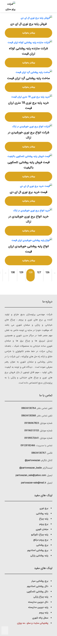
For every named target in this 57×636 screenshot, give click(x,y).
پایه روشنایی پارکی (39, 555)
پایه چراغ (43, 519)
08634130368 (28, 416)
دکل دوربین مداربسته (38, 602)
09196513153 (31, 430)
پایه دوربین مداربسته (38, 607)
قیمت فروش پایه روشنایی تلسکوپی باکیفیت (29, 165)
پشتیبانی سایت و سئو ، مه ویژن (32, 623)
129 (21, 272)
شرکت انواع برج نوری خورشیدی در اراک (28, 135)
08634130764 (28, 408)
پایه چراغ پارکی (40, 597)
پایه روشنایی (42, 513)
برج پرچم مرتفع (40, 540)
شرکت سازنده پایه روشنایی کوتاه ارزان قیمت (28, 51)
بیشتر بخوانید (28, 33)
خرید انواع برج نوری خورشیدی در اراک (28, 219)
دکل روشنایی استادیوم (37, 586)
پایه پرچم (43, 612)
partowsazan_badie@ (30, 468)
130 (13, 272)
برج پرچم (43, 524)
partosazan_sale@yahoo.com (31, 475)
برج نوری (44, 508)
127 (39, 272)
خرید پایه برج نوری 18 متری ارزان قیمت (28, 105)
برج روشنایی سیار (39, 581)
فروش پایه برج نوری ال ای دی (28, 24)
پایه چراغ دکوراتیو (39, 534)
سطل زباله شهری (40, 618)
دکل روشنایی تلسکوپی (37, 591)
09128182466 (28, 445)
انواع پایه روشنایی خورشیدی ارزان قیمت (28, 249)
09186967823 (31, 423)
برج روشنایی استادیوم (37, 550)
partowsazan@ (32, 460)
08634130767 (38, 453)
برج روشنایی (42, 545)
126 (47, 272)
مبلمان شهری (42, 529)
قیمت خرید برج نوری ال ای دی (28, 192)
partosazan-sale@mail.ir (33, 483)
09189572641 (31, 438)
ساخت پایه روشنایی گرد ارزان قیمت (28, 78)
